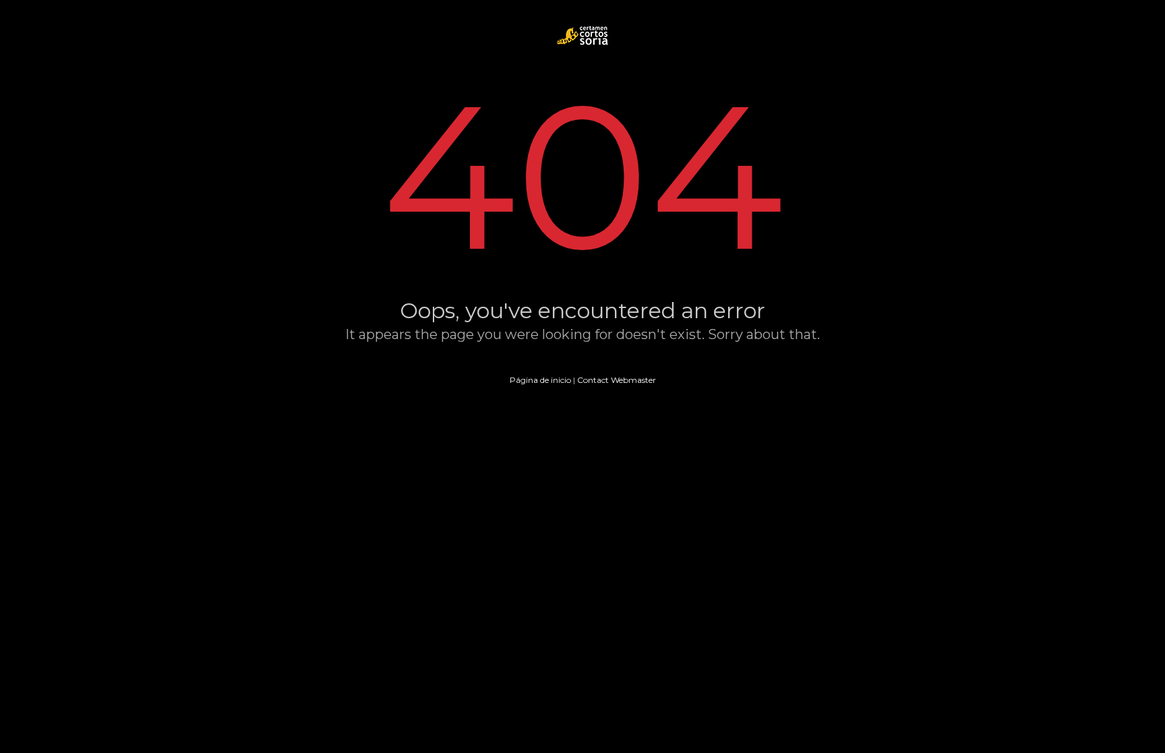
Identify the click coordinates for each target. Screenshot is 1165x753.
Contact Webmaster (616, 380)
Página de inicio (540, 380)
